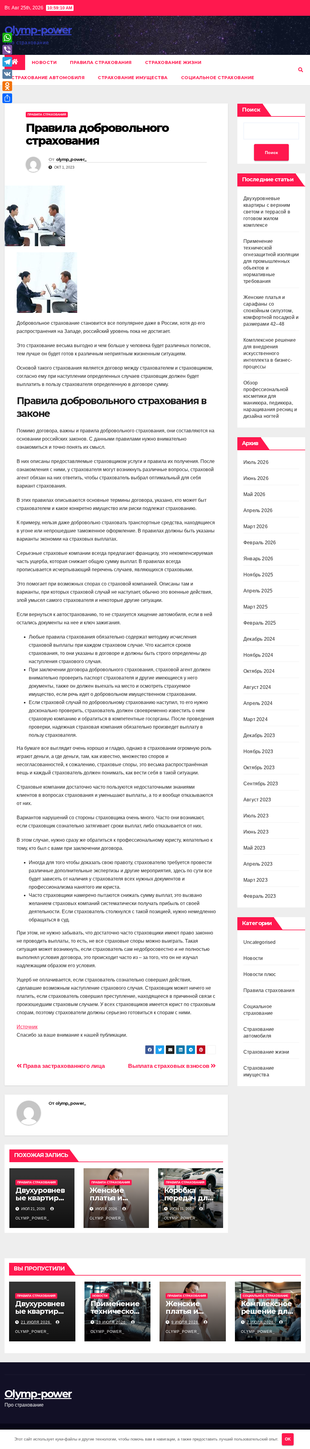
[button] (300, 69)
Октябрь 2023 (259, 767)
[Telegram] (7, 62)
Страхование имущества (133, 77)
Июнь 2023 (256, 831)
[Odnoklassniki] (7, 86)
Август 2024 (257, 687)
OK (288, 1439)
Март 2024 (255, 719)
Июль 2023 (256, 815)
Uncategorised (259, 942)
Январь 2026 (258, 558)
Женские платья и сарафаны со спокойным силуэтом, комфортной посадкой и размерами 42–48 (270, 311)
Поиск (251, 109)
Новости (44, 62)
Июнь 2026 (256, 478)
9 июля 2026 (185, 1322)
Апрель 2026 (257, 510)
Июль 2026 (256, 462)
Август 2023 (257, 799)
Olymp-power (38, 30)
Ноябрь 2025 (258, 574)
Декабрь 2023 (259, 735)
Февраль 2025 (259, 623)
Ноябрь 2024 (258, 655)
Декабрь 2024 (259, 639)
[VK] (7, 74)
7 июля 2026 (261, 1322)
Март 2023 (255, 880)
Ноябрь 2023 (258, 751)
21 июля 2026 (36, 1322)
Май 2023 (254, 847)
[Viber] (7, 50)
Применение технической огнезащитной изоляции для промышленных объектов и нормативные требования (271, 261)
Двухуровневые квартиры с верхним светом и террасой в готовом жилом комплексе (266, 212)
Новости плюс (259, 974)
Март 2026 (255, 526)
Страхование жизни (173, 62)
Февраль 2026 (259, 542)
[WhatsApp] (7, 38)
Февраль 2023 (259, 896)
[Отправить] (7, 98)
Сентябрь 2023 (260, 783)
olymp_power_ (71, 159)
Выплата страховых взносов (169, 1066)
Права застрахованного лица (63, 1066)
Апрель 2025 (257, 590)
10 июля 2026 (111, 1322)
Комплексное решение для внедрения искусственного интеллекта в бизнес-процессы (269, 353)
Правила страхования (101, 62)
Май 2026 (254, 494)
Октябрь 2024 (259, 671)
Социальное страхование (217, 77)
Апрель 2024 (257, 703)
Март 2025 (255, 606)
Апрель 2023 (257, 864)
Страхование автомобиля (47, 77)
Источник (27, 1026)
